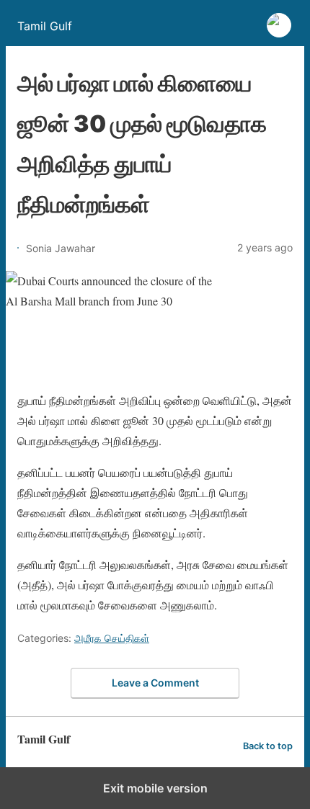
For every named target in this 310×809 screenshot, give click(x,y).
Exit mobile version (155, 788)
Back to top (268, 746)
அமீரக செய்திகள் (111, 638)
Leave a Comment (155, 682)
